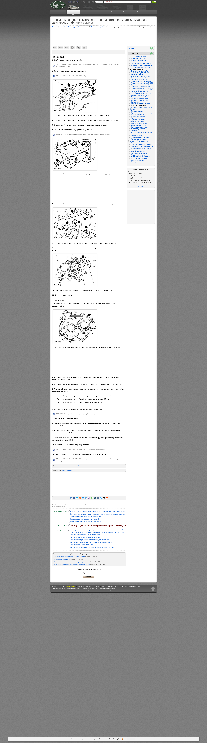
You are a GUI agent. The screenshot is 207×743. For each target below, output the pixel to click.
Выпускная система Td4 (139, 97)
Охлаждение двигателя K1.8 (141, 93)
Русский (100, 1)
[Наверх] (153, 588)
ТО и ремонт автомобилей (58, 588)
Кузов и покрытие (137, 121)
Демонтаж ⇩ (63, 52)
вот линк (82, 504)
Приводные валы (137, 111)
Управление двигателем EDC (141, 81)
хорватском (101, 465)
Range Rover (100, 12)
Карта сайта (124, 586)
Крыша (133, 134)
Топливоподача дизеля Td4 (140, 86)
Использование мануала (139, 58)
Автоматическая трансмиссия (141, 107)
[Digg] (104, 498)
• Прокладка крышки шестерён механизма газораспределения (77, 562)
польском (113, 465)
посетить (118, 504)
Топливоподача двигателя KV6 (141, 90)
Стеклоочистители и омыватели (142, 146)
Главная (58, 12)
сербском (94, 465)
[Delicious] (101, 498)
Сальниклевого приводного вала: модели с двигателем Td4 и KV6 (91, 540)
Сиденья (134, 130)
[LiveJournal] (95, 498)
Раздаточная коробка (138, 105)
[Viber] (89, 498)
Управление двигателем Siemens (142, 85)
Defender (114, 12)
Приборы (134, 162)
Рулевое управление (138, 114)
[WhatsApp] (92, 498)
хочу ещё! (141, 186)
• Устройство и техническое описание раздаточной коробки (75, 556)
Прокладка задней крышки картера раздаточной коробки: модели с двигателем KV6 (97, 530)
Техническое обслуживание (140, 67)
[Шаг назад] (55, 47)
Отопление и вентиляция (140, 143)
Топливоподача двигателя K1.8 (142, 88)
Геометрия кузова (137, 135)
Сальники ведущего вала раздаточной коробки (85, 535)
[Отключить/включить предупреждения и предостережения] (84, 47)
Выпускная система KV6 (139, 100)
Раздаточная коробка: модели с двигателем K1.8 (85, 519)
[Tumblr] (98, 498)
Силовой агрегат (136, 69)
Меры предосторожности (139, 60)
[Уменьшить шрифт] (66, 47)
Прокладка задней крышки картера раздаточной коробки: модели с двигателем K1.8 (97, 532)
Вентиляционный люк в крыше (141, 132)
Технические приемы (138, 62)
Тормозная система (138, 120)
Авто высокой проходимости (89, 588)
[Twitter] (77, 498)
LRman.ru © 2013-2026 (57, 586)
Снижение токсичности (139, 79)
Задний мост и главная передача (142, 113)
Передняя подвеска (138, 116)
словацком (118, 465)
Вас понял (131, 739)
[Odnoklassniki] (80, 498)
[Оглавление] (72, 47)
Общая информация (138, 56)
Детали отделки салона (139, 129)
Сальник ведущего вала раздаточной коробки (85, 537)
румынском (107, 465)
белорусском (81, 465)
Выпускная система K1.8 (139, 98)
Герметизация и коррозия (140, 139)
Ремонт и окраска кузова (73, 588)
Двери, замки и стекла (138, 125)
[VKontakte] (71, 498)
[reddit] (107, 498)
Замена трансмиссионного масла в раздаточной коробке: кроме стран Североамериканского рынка (102, 511)
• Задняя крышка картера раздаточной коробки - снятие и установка (79, 564)
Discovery (86, 12)
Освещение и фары (138, 150)
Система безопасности (139, 153)
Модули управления (138, 151)
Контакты (127, 12)
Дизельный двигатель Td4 (140, 71)
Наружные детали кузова (139, 127)
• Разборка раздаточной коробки (68, 559)
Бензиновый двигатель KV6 (140, 76)
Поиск (117, 586)
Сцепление (135, 102)
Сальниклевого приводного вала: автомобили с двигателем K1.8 (91, 542)
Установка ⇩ (71, 52)
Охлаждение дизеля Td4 (139, 92)
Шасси (132, 109)
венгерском (56, 467)
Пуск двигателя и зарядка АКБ (141, 148)
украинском (89, 465)
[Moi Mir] (83, 498)
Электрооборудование (139, 141)
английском (68, 465)
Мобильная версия (70, 586)
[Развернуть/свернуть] (152, 48)
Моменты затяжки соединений (141, 65)
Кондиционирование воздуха (141, 144)
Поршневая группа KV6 (139, 78)
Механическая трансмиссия (141, 104)
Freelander (73, 12)
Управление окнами (138, 155)
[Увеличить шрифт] (60, 47)
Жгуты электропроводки (139, 158)
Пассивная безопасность (139, 123)
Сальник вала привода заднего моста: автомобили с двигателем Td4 (92, 547)
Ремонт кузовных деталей (140, 137)
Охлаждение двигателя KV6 (140, 95)
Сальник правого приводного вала (81, 544)
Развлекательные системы (140, 157)
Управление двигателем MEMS (142, 83)
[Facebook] (74, 498)
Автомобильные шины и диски (107, 588)
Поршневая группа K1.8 (139, 74)
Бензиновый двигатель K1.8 (140, 73)
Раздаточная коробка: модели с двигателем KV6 (85, 521)
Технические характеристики (141, 64)
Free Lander (81, 586)
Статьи (140, 12)
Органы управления (138, 160)
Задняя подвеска (137, 118)
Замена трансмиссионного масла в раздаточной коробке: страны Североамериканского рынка (100, 514)
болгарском (75, 465)
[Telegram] (86, 498)
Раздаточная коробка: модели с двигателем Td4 (85, 516)
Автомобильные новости (135, 586)
